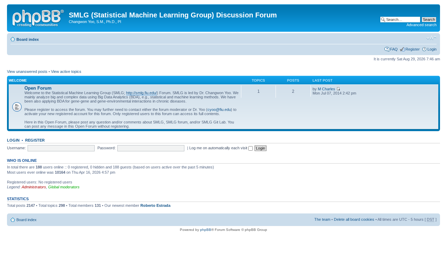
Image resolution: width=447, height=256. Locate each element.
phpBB (205, 230)
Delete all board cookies (354, 219)
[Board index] (39, 17)
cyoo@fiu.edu (219, 109)
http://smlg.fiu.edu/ (141, 93)
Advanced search (421, 25)
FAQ (394, 49)
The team (322, 219)
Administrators (34, 187)
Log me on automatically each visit (218, 148)
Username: (16, 148)
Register (412, 49)
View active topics (66, 71)
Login (432, 49)
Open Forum (38, 88)
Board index (27, 39)
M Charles (326, 89)
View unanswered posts (27, 71)
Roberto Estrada (155, 205)
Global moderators (64, 187)
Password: (106, 148)
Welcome (18, 80)
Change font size (431, 38)
